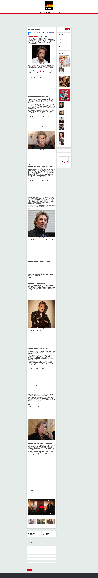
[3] (28, 94)
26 (62, 162)
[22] (29, 298)
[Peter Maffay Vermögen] (50, 521)
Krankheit (60, 45)
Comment (28, 545)
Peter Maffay (31, 36)
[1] (28, 75)
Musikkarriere (33, 65)
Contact (44, 12)
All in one (60, 36)
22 (67, 161)
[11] (28, 178)
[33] (28, 463)
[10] (29, 164)
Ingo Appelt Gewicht (61, 123)
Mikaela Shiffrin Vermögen (62, 101)
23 (69, 161)
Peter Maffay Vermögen (49, 524)
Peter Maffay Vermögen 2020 (31, 524)
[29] (28, 402)
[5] (28, 114)
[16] (29, 208)
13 (64, 160)
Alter (60, 38)
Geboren (60, 42)
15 (67, 160)
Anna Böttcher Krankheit (62, 145)
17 (28, 278)
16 (69, 160)
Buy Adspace (40, 12)
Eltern (60, 39)
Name (28, 554)
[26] (29, 366)
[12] (29, 178)
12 (62, 160)
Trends (60, 46)
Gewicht (60, 43)
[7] (28, 129)
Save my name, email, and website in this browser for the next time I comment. (38, 564)
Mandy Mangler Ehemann (48, 533)
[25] (28, 366)
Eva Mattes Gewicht (61, 138)
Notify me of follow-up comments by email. (33, 565)
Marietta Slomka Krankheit (62, 108)
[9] (28, 164)
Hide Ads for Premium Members (50, 12)
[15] (28, 208)
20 (64, 161)
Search (68, 29)
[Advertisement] (49, 19)
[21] (28, 298)
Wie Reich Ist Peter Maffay (40, 524)
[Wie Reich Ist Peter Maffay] (41, 521)
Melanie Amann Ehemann (62, 116)
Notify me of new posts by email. (31, 567)
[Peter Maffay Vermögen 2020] (32, 521)
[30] (29, 402)
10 (59, 160)
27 (64, 162)
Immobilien (40, 71)
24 (59, 162)
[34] (29, 463)
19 (62, 161)
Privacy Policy (58, 12)
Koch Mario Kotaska (32, 533)
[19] (28, 281)
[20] (29, 281)
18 (28, 279)
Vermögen (36, 36)
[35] (28, 497)
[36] (29, 497)
